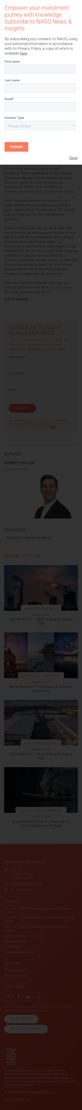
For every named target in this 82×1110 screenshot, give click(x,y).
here (23, 53)
